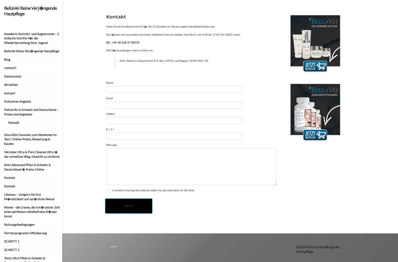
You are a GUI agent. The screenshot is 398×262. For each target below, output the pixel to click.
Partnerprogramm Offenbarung (25, 233)
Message (111, 145)
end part (10, 93)
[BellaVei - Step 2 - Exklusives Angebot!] (315, 142)
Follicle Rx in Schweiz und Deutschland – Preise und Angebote (31, 112)
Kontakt (13, 122)
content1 (10, 68)
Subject (110, 113)
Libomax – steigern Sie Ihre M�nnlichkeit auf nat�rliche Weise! (29, 197)
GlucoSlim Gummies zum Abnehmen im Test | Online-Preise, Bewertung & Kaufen (30, 139)
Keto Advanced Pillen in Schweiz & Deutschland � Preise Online (27, 167)
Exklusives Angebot (17, 101)
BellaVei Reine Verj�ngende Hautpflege (31, 51)
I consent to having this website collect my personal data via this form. (153, 190)
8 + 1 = (110, 129)
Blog (7, 59)
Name (109, 82)
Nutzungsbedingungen (19, 224)
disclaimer (11, 84)
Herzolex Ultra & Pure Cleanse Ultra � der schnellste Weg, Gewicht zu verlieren (32, 154)
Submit (128, 206)
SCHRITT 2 (11, 250)
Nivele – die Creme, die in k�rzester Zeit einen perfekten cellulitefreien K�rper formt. (32, 211)
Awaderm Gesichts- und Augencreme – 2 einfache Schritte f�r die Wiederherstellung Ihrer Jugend (31, 38)
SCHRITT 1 (11, 241)
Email (109, 98)
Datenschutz (13, 76)
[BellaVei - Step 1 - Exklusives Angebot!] (315, 73)
